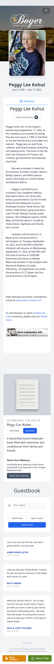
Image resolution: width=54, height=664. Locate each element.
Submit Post (27, 524)
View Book (14, 430)
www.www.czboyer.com (28, 300)
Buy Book (30, 430)
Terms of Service (35, 651)
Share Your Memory (18, 475)
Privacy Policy (19, 651)
